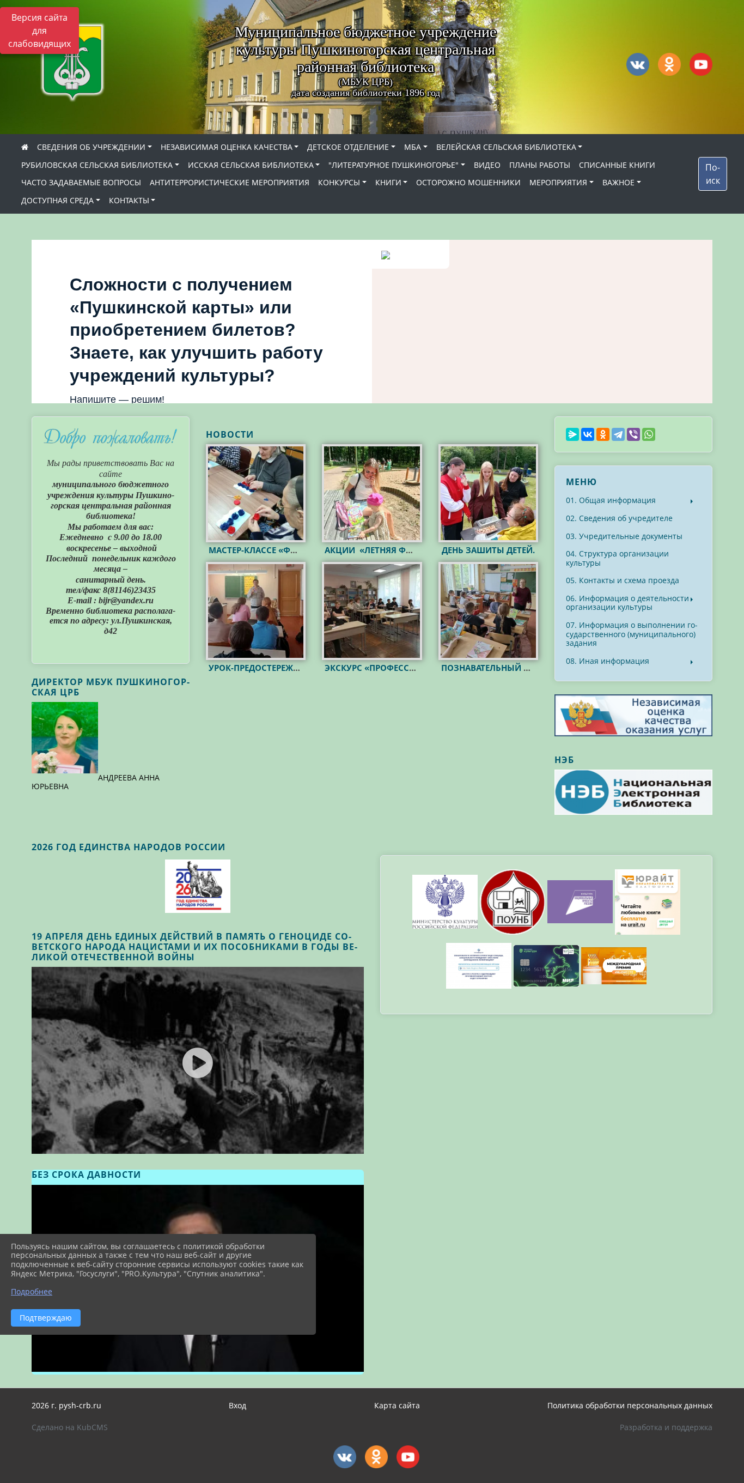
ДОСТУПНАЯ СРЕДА (57, 200)
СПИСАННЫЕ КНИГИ (617, 165)
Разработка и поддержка (666, 1427)
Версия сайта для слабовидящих (39, 30)
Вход (237, 1405)
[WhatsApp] (648, 434)
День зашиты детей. (488, 549)
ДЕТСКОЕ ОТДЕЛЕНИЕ (348, 147)
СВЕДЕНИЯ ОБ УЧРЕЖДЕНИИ (91, 147)
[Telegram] (618, 434)
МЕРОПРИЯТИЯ (558, 182)
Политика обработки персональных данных (629, 1405)
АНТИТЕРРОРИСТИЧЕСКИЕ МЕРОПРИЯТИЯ (229, 182)
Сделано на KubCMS (70, 1427)
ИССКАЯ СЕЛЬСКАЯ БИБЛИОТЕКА (251, 165)
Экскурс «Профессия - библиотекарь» (412, 667)
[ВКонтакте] (587, 434)
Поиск (712, 173)
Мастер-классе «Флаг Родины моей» (293, 549)
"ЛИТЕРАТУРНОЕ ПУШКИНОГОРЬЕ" (393, 165)
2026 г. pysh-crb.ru (66, 1405)
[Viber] (633, 434)
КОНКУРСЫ (339, 182)
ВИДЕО (487, 165)
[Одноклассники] (602, 434)
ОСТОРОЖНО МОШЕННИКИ (468, 182)
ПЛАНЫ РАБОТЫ (539, 165)
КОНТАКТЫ (129, 200)
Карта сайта (397, 1405)
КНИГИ (388, 182)
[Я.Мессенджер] (572, 434)
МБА (412, 147)
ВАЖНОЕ (618, 182)
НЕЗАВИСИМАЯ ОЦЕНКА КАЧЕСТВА (226, 147)
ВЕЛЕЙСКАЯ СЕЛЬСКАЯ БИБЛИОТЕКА (506, 147)
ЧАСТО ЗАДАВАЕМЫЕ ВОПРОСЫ (81, 182)
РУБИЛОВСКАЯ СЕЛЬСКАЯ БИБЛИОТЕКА (97, 165)
